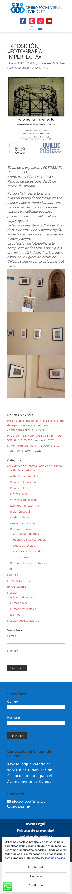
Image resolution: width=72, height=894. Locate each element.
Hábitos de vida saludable (29, 539)
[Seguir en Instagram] (32, 21)
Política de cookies (53, 857)
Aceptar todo (36, 867)
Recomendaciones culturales (28, 563)
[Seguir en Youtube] (49, 21)
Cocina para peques (26, 533)
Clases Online (19, 494)
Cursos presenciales (23, 609)
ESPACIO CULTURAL (19, 581)
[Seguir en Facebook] (23, 21)
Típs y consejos (22, 557)
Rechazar (36, 876)
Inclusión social (20, 511)
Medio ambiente (20, 517)
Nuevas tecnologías (22, 523)
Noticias (31, 63)
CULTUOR (13, 575)
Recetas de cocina (21, 529)
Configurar (36, 885)
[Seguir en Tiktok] (40, 21)
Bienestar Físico (20, 488)
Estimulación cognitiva (24, 505)
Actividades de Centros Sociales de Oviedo (34, 466)
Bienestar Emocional (23, 482)
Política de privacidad (35, 830)
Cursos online (19, 603)
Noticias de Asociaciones (23, 620)
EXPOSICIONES (39, 67)
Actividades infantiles (24, 476)
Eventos (15, 614)
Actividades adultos (22, 470)
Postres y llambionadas (28, 551)
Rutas (13, 569)
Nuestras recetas (24, 545)
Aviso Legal (35, 823)
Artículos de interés (22, 597)
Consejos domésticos (23, 500)
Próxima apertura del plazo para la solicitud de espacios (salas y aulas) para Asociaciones (35, 425)
